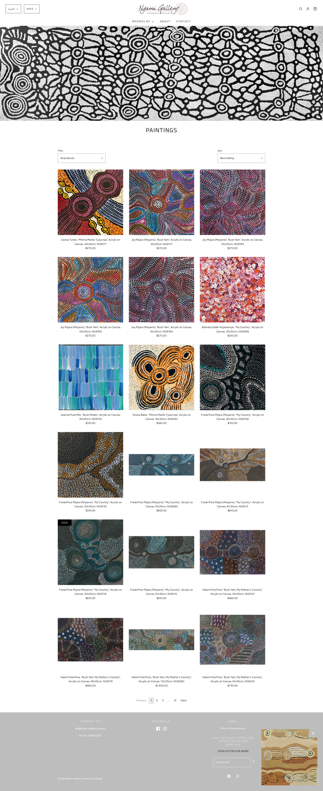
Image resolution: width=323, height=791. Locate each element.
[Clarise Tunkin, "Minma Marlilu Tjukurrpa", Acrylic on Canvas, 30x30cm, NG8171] (90, 202)
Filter (60, 150)
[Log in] (308, 8)
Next (184, 700)
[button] (13, 8)
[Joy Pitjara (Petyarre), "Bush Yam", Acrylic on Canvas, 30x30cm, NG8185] (232, 202)
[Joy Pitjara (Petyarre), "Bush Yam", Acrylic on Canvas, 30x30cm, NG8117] (161, 202)
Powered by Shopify (92, 778)
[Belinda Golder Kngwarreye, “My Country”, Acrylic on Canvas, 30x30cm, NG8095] (232, 289)
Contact (183, 21)
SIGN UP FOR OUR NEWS (233, 751)
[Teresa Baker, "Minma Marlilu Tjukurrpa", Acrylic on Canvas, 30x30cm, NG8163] (161, 377)
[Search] (300, 8)
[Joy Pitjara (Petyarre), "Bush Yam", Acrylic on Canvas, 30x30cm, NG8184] (161, 289)
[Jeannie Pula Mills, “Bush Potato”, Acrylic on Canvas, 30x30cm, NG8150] (90, 377)
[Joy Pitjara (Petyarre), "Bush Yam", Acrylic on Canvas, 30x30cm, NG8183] (90, 289)
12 (175, 700)
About (165, 21)
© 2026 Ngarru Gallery (69, 778)
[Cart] (315, 8)
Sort (220, 150)
